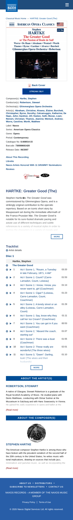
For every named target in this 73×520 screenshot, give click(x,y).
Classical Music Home (16, 18)
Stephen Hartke (18, 444)
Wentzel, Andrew (53, 119)
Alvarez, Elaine (45, 110)
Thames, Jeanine (34, 119)
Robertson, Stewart (30, 102)
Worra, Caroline (14, 121)
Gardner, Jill (25, 116)
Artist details (15, 250)
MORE (57, 236)
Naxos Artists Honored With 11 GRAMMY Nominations (34, 165)
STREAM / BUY (36, 91)
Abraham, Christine (25, 110)
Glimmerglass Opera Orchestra (36, 106)
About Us (25, 483)
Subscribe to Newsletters (27, 487)
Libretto (10, 161)
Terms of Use (45, 502)
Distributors (44, 483)
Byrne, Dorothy (27, 113)
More (36, 367)
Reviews (10, 169)
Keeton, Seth (40, 116)
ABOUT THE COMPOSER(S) (36, 417)
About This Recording (17, 157)
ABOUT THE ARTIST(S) (36, 378)
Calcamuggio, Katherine (49, 113)
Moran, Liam (54, 116)
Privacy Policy (28, 502)
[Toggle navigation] (66, 4)
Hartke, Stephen (28, 98)
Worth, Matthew (32, 121)
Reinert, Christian (15, 119)
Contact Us (56, 487)
